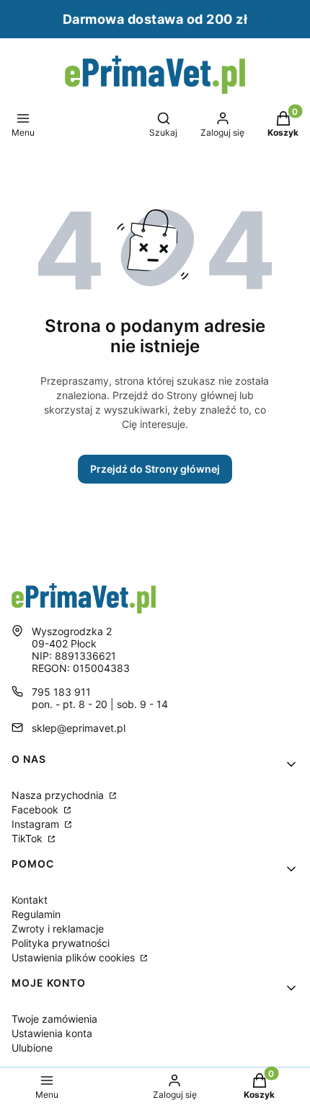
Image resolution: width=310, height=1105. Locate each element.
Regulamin (36, 914)
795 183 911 (61, 692)
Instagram (37, 824)
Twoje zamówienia (54, 1019)
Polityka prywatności (61, 943)
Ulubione (32, 1047)
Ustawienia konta (52, 1033)
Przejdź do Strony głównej (155, 469)
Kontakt (30, 900)
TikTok (28, 838)
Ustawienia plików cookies (75, 957)
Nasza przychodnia (59, 795)
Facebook (36, 809)
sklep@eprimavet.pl (78, 728)
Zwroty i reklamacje (58, 928)
